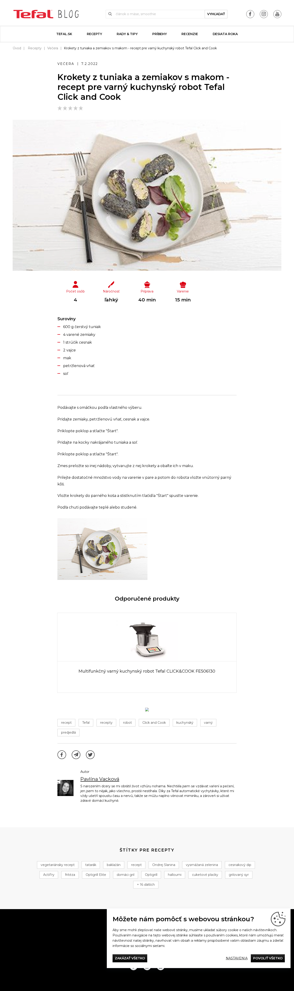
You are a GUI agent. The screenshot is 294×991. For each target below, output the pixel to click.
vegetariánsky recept (58, 865)
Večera (52, 48)
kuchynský (184, 723)
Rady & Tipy (127, 34)
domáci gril (125, 875)
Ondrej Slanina (163, 865)
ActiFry (48, 875)
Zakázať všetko (130, 958)
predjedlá (68, 732)
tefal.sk (64, 34)
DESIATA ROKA (225, 34)
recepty (106, 723)
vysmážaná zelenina (202, 865)
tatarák (90, 865)
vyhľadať (216, 14)
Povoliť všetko (268, 958)
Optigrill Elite (96, 875)
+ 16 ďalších (146, 884)
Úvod (17, 48)
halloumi (174, 875)
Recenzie (189, 34)
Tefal (86, 723)
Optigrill (151, 875)
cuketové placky (205, 875)
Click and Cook (154, 723)
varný (208, 723)
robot (127, 723)
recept (66, 723)
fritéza (70, 875)
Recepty (94, 34)
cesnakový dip (240, 865)
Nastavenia (237, 958)
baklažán (114, 865)
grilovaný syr (239, 875)
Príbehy (159, 34)
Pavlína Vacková (99, 779)
